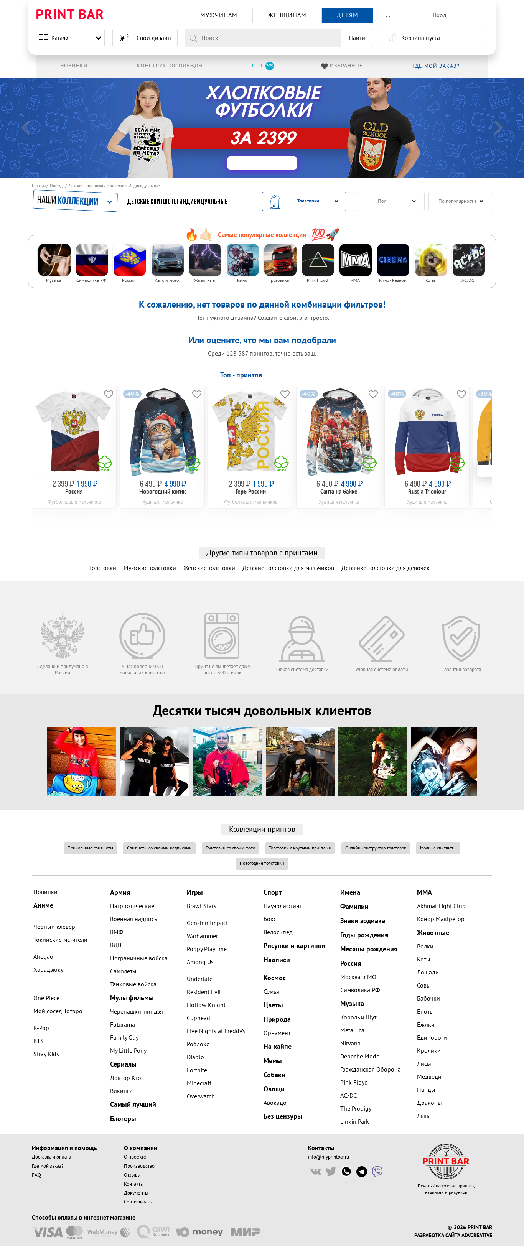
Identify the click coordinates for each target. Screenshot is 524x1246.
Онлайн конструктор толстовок (375, 848)
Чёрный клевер (54, 926)
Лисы (424, 1063)
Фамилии (354, 907)
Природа (277, 1020)
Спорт (273, 893)
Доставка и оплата (51, 1157)
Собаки (274, 1075)
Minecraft (199, 1083)
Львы (424, 1116)
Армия (120, 893)
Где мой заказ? (48, 1166)
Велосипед (278, 932)
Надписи (277, 960)
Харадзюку (48, 969)
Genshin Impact (207, 923)
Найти (357, 38)
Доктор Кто (125, 1078)
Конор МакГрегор (441, 919)
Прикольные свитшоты (90, 848)
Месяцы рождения (368, 949)
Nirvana (350, 1043)
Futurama (122, 1024)
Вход (440, 15)
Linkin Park (354, 1121)
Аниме (43, 906)
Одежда (57, 185)
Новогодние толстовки (262, 863)
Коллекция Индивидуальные (133, 185)
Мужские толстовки (150, 568)
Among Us (200, 962)
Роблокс (198, 1044)
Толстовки (102, 568)
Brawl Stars (201, 906)
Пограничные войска (139, 958)
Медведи (429, 1076)
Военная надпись (133, 919)
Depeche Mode (359, 1056)
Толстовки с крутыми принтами (300, 848)
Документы (136, 1193)
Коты (423, 959)
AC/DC (348, 1095)
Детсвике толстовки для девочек (385, 568)
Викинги (121, 1091)
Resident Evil (204, 992)
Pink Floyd (354, 1082)
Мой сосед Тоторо (57, 1011)
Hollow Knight (206, 1005)
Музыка (352, 1004)
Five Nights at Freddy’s (216, 1031)
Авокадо (275, 1103)
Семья (271, 991)
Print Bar (70, 15)
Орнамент (277, 1033)
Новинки (45, 892)
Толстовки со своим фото (230, 848)
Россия (350, 964)
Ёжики (426, 1024)
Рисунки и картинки (294, 946)
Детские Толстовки (86, 185)
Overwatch (201, 1096)
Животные (433, 933)
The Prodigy (355, 1108)
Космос (275, 978)
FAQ (36, 1175)
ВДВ (115, 945)
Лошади (428, 972)
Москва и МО (358, 977)
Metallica (352, 1030)
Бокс (270, 919)
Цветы (273, 1005)
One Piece (46, 998)
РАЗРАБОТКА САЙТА (437, 1236)
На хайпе (278, 1047)
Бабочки (428, 998)
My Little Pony (128, 1050)
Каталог (60, 38)
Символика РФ (360, 990)
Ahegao (43, 956)
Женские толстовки (209, 568)
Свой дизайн (154, 38)
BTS (38, 1041)
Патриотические (132, 906)
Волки (425, 946)
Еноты (425, 1011)
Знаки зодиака (362, 921)
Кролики (429, 1050)
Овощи (274, 1089)
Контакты (134, 1184)
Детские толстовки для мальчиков (288, 568)
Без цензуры (283, 1117)
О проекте (135, 1157)
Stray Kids (46, 1054)
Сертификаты (138, 1202)
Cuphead (198, 1018)
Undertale (200, 979)
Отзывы (132, 1175)
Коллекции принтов (262, 829)
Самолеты (123, 971)
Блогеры (123, 1119)
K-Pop (41, 1028)
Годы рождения (364, 935)
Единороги (432, 1037)
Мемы (273, 1061)
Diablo (195, 1057)
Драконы (429, 1103)
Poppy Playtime (207, 949)
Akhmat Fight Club (441, 906)
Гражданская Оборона (370, 1069)
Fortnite (197, 1070)
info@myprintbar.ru (328, 1157)
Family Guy (124, 1037)
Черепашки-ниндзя (136, 1011)
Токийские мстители (60, 940)
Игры (195, 893)
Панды (426, 1089)
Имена (350, 893)
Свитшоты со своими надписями (159, 848)
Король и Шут (358, 1017)
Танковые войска (133, 984)
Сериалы (123, 1064)
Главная (39, 185)
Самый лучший (133, 1105)
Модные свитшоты (438, 848)
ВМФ (116, 932)
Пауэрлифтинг (283, 906)
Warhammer (202, 936)
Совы (424, 985)
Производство (139, 1166)
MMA (424, 893)
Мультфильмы (132, 998)
